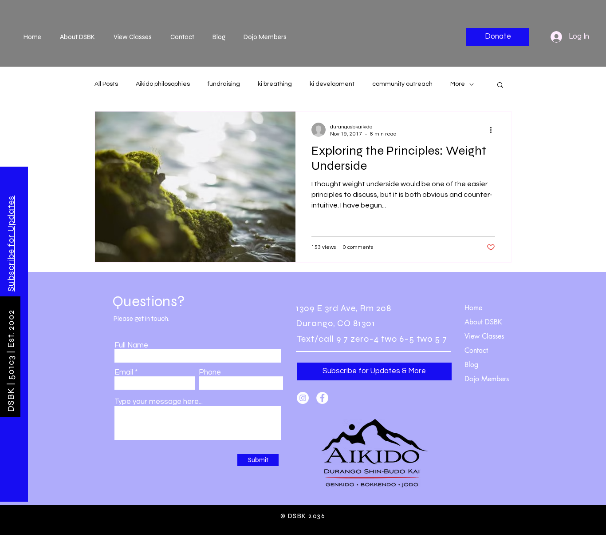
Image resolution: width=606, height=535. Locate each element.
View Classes (484, 336)
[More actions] (493, 129)
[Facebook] (322, 398)
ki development (332, 84)
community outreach (402, 84)
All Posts (106, 84)
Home (473, 307)
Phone (210, 372)
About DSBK (483, 322)
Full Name (131, 345)
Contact (476, 350)
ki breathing (275, 84)
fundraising (224, 84)
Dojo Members (486, 378)
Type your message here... (158, 402)
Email (123, 372)
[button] (10, 243)
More (457, 84)
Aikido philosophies (163, 84)
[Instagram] (303, 398)
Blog (471, 364)
